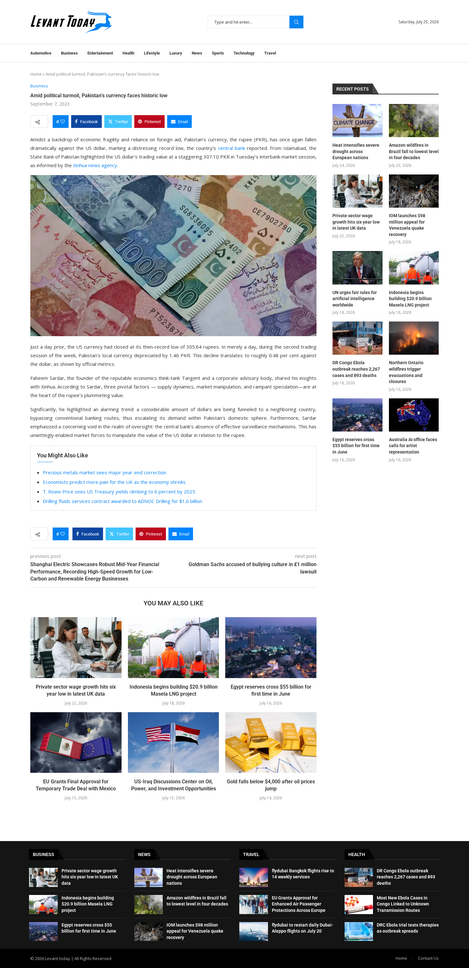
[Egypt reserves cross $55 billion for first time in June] (270, 647)
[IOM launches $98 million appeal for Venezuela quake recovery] (414, 191)
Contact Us (428, 958)
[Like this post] (62, 121)
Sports (218, 53)
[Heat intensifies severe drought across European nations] (357, 120)
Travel (270, 53)
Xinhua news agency (95, 165)
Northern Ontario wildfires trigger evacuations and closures (406, 372)
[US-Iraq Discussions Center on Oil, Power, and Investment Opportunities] (173, 742)
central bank (231, 148)
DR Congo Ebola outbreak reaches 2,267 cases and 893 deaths (356, 369)
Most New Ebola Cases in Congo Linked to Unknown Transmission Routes (403, 904)
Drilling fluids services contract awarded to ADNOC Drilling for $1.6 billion (122, 501)
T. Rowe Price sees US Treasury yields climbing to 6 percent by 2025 (119, 491)
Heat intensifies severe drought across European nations (355, 151)
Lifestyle (152, 53)
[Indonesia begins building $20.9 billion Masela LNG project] (173, 647)
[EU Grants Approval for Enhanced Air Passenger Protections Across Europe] (253, 904)
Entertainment (100, 53)
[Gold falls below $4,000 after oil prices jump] (270, 742)
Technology (244, 53)
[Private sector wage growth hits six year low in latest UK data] (76, 647)
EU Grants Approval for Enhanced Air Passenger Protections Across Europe (298, 904)
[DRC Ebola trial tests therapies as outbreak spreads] (359, 931)
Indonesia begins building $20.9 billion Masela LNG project (410, 298)
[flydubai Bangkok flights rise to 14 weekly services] (253, 877)
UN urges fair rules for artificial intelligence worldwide (354, 298)
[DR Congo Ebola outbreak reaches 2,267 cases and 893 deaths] (357, 338)
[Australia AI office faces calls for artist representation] (414, 415)
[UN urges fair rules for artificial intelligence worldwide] (357, 267)
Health (128, 53)
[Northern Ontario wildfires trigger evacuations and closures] (414, 338)
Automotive (40, 53)
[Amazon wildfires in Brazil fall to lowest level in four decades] (414, 120)
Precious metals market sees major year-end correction (104, 472)
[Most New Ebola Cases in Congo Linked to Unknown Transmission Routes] (359, 904)
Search (296, 22)
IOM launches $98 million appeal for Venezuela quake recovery (407, 225)
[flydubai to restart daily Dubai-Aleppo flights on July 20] (253, 931)
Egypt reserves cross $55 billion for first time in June (356, 445)
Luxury (175, 53)
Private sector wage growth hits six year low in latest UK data (356, 222)
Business (69, 53)
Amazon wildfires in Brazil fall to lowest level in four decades (414, 151)
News (197, 53)
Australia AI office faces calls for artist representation (413, 445)
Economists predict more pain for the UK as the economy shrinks (114, 482)
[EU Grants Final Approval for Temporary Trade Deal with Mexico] (76, 742)
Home (36, 74)
